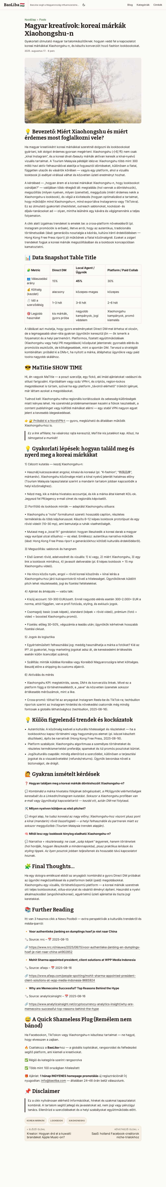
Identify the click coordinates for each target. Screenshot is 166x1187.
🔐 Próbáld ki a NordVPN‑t (47, 420)
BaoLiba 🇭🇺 (14, 5)
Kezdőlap (30, 19)
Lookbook (56, 1120)
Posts (42, 19)
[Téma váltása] (83, 5)
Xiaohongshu (77, 1120)
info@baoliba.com (53, 1080)
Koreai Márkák (36, 1120)
